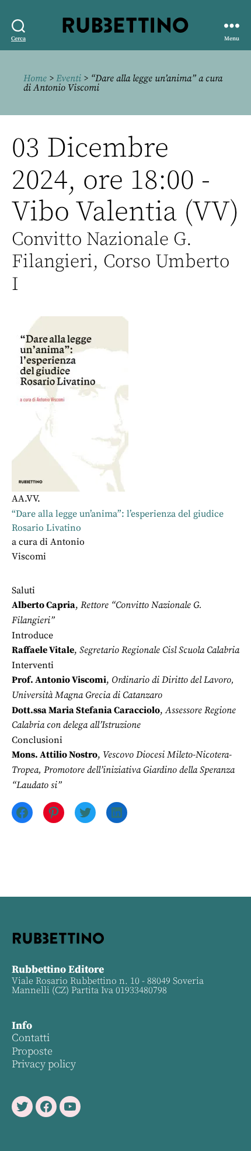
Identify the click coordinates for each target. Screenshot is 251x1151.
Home (35, 78)
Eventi (68, 78)
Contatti (31, 1038)
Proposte (32, 1051)
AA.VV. (26, 498)
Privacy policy (44, 1064)
